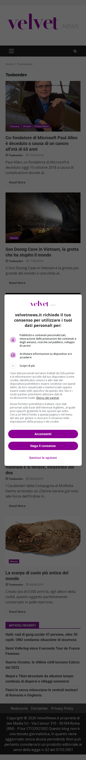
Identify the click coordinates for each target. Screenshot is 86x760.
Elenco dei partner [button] (47, 398)
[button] (43, 366)
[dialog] (43, 380)
